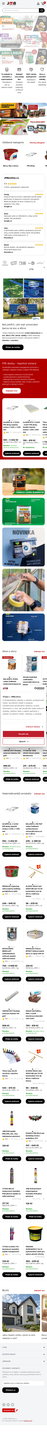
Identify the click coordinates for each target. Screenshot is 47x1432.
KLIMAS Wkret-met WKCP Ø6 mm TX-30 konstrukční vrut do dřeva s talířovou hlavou (34, 891)
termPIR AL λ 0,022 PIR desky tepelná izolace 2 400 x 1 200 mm (12, 426)
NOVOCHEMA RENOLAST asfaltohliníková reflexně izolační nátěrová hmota (9, 954)
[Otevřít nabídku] (3, 3)
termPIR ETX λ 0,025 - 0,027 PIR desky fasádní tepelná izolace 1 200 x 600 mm (31, 427)
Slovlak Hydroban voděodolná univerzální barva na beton (31, 680)
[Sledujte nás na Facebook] (3, 1404)
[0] (42, 3)
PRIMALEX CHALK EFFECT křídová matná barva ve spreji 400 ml (35, 951)
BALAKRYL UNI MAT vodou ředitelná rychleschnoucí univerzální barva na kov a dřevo (34, 829)
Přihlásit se (10, 1390)
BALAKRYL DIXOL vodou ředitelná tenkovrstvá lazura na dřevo (12, 682)
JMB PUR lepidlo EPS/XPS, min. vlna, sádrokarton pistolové (11, 1133)
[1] (9, 420)
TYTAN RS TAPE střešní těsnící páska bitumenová (31, 753)
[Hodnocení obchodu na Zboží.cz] (10, 1410)
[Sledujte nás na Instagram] (8, 1404)
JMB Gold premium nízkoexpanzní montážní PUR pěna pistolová (34, 1192)
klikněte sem (28, 1421)
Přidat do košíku (13, 347)
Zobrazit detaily (33, 727)
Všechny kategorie (37, 143)
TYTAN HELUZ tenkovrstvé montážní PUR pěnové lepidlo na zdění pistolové (11, 1192)
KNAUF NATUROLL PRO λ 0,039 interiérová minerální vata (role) (34, 1014)
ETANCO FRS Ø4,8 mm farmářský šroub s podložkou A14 (35, 1135)
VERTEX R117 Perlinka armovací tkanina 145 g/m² (12, 753)
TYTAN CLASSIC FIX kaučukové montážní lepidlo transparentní (10, 1249)
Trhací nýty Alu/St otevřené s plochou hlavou (10, 1073)
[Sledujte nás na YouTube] (12, 1404)
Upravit (22, 741)
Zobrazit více (11, 391)
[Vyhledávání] (42, 10)
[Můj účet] (38, 3)
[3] (12, 420)
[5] (14, 420)
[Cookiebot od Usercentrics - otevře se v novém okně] (34, 688)
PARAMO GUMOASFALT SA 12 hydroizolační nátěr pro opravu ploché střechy (35, 1250)
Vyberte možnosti (12, 453)
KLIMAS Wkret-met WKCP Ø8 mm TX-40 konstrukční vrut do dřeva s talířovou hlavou (34, 1076)
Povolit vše (23, 734)
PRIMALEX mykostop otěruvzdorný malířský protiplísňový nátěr (11, 888)
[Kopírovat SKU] (40, 758)
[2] (10, 420)
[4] (13, 420)
